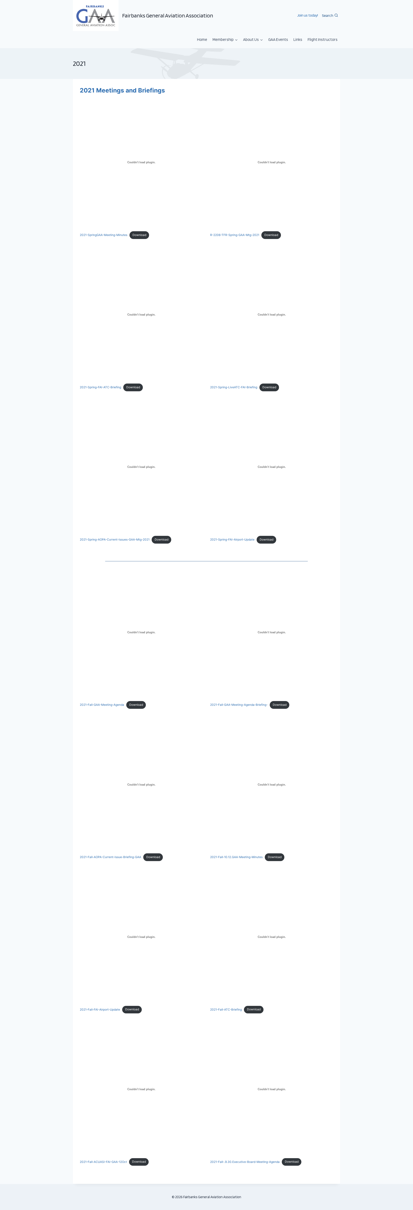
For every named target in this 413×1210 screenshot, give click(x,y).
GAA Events (278, 39)
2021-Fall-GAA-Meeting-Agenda (102, 704)
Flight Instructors (322, 39)
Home (202, 39)
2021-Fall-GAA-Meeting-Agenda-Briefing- (239, 704)
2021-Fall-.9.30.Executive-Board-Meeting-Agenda (245, 1161)
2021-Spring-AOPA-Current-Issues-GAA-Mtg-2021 (114, 539)
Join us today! (307, 15)
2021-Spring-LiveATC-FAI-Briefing (233, 387)
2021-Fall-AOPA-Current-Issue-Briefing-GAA (110, 857)
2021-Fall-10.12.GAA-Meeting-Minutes (236, 857)
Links (297, 39)
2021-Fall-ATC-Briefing (226, 1009)
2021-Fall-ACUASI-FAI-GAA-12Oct (103, 1161)
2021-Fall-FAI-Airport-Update (100, 1009)
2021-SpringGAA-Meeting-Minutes (103, 235)
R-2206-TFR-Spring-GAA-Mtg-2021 (234, 235)
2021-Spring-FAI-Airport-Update (232, 539)
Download (139, 235)
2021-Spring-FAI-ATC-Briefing (100, 387)
